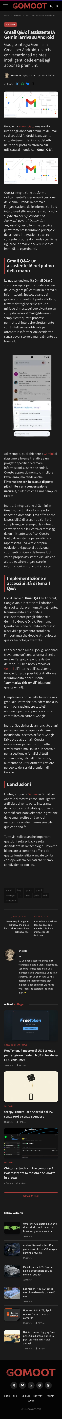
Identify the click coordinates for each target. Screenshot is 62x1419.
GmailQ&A (11, 895)
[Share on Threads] (33, 84)
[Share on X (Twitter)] (17, 84)
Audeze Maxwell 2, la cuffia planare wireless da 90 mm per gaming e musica (40, 1249)
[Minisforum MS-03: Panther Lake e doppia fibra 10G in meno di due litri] (12, 1271)
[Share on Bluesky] (27, 84)
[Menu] (5, 6)
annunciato (27, 126)
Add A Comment (31, 1195)
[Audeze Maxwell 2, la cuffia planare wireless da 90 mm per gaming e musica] (12, 1249)
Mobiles (26, 1396)
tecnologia (11, 900)
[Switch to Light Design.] (57, 6)
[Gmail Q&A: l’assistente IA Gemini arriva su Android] (31, 116)
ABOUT (31, 1400)
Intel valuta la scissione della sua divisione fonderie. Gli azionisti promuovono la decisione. (45, 928)
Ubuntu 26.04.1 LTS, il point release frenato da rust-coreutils (38, 1314)
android (9, 890)
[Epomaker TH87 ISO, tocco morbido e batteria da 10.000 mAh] (12, 1293)
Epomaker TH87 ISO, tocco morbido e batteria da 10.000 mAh (39, 1292)
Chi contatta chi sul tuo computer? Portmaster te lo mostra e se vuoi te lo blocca (29, 1173)
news (28, 895)
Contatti (38, 1396)
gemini (29, 890)
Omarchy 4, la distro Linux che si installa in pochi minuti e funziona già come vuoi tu (40, 1227)
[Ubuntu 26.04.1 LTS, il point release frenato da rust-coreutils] (12, 1314)
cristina (14, 75)
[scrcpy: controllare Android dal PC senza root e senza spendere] (31, 1086)
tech (45, 895)
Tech (15, 1396)
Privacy (50, 1396)
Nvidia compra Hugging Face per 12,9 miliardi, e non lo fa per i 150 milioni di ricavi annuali (39, 1337)
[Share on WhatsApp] (22, 84)
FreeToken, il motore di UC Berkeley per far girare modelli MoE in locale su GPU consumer (31, 1055)
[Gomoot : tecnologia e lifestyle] (30, 6)
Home (7, 1396)
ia (20, 895)
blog (19, 890)
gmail (39, 890)
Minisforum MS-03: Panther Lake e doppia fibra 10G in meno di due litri (38, 1270)
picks (36, 895)
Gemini (49, 453)
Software (10, 24)
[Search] (51, 6)
